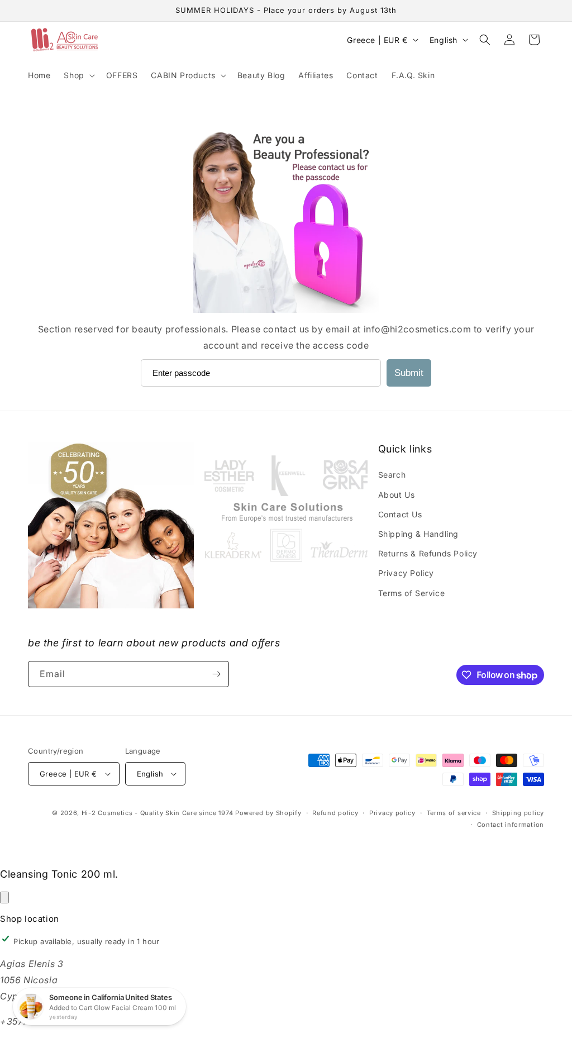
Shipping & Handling (418, 534)
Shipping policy (518, 813)
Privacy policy (392, 813)
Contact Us (400, 514)
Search (392, 474)
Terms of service (454, 813)
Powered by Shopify (268, 813)
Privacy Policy (406, 573)
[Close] (4, 897)
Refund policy (335, 813)
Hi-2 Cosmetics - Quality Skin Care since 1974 (157, 813)
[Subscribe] (216, 674)
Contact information (510, 825)
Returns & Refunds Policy (428, 553)
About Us (396, 494)
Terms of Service (411, 593)
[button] (78, 75)
